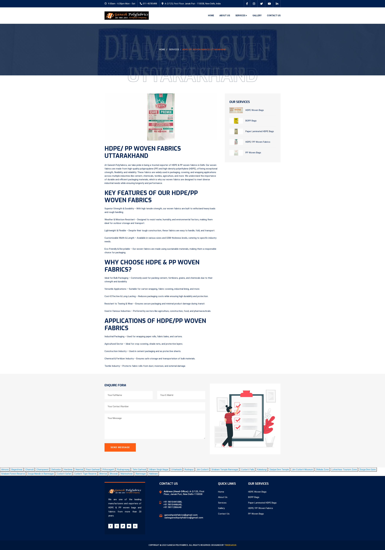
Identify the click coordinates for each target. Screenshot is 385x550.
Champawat (43, 469)
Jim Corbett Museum (302, 469)
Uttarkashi (176, 469)
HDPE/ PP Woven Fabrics (257, 142)
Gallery (257, 15)
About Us (224, 15)
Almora (4, 469)
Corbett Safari (64, 473)
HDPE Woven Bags (254, 110)
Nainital (79, 469)
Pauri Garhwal (93, 469)
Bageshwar (16, 469)
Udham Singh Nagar (158, 469)
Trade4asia (230, 545)
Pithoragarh (108, 469)
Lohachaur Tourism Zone (344, 469)
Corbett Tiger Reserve (85, 473)
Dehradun (56, 469)
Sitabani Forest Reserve (13, 473)
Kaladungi (262, 469)
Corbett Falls (247, 469)
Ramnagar (141, 473)
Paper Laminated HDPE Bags (259, 131)
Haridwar (68, 469)
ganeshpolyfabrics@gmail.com (181, 515)
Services (174, 49)
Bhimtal (103, 473)
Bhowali (114, 473)
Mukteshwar (127, 473)
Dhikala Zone (322, 469)
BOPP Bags (251, 120)
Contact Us (273, 15)
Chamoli (29, 469)
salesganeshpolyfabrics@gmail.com (183, 517)
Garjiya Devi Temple (279, 469)
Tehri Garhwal (139, 469)
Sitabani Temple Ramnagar (225, 469)
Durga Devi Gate (368, 469)
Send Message (120, 447)
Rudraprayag (123, 469)
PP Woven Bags (253, 152)
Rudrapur (189, 469)
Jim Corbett (203, 469)
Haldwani (153, 473)
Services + (241, 15)
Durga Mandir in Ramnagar (41, 473)
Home (211, 15)
